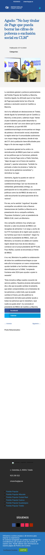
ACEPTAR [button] (23, 550)
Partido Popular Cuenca (15, 500)
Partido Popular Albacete (15, 494)
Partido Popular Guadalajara (17, 503)
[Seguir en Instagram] (22, 525)
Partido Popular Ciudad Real (17, 497)
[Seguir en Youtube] (31, 525)
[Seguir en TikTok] (27, 525)
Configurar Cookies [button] (10, 550)
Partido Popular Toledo (15, 506)
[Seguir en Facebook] (14, 525)
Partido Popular (12, 492)
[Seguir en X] (18, 525)
